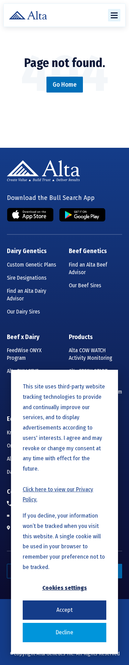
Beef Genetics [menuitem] (88, 251)
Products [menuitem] (81, 337)
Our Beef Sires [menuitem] (85, 285)
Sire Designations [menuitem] (26, 277)
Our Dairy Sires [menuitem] (23, 311)
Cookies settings (64, 587)
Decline (64, 632)
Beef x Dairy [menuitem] (23, 337)
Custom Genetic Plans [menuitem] (31, 264)
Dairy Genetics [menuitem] (27, 251)
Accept (64, 610)
